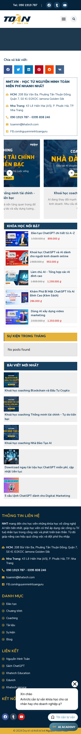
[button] (63, 19)
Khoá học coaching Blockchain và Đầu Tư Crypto (37, 390)
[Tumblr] (57, 5)
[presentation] (10, 173)
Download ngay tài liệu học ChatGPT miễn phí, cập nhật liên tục (39, 469)
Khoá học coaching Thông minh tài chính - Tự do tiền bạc (40, 417)
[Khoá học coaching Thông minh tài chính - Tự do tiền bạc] (11, 404)
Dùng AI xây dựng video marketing (47, 313)
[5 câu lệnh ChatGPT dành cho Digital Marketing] (11, 485)
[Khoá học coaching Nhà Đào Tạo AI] (11, 432)
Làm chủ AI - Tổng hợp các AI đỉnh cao (50, 274)
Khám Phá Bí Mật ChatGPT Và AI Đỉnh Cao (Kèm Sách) (52, 293)
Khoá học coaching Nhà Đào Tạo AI (28, 443)
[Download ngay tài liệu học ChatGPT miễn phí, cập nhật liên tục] (11, 456)
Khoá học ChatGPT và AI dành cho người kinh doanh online (50, 254)
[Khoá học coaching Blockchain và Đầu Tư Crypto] (11, 379)
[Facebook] (49, 5)
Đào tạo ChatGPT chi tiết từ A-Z (53, 233)
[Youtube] (65, 5)
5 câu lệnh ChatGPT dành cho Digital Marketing (37, 496)
